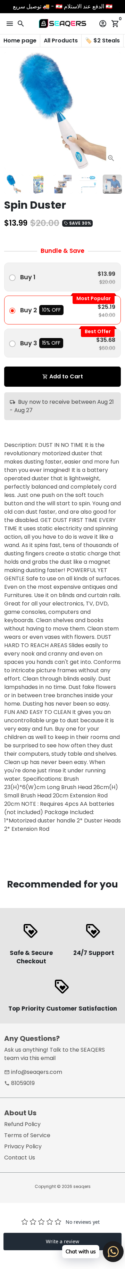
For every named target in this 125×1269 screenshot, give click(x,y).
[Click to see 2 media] (38, 184)
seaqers (82, 1186)
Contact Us (19, 1158)
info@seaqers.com (33, 1072)
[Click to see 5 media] (112, 184)
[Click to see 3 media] (63, 184)
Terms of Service (27, 1135)
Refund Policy (22, 1124)
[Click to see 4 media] (87, 184)
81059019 (19, 1083)
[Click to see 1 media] (13, 184)
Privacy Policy (23, 1146)
